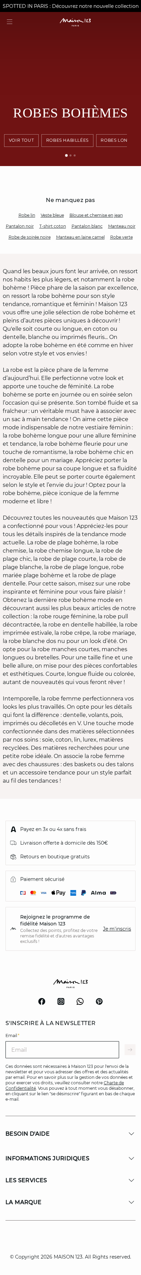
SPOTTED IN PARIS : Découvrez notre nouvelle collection (71, 6)
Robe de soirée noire (30, 237)
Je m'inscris (117, 929)
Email (12, 1035)
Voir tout (21, 140)
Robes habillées (67, 140)
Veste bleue (52, 215)
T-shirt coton (52, 226)
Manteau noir (122, 226)
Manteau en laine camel (80, 237)
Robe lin (26, 215)
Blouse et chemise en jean (96, 215)
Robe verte (121, 237)
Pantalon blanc (87, 226)
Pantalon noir (20, 226)
